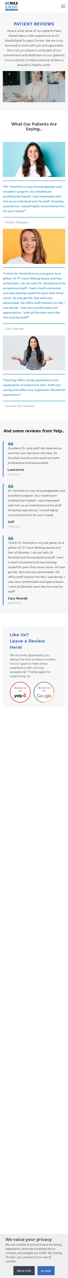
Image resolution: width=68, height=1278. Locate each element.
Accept (46, 1271)
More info (24, 1271)
